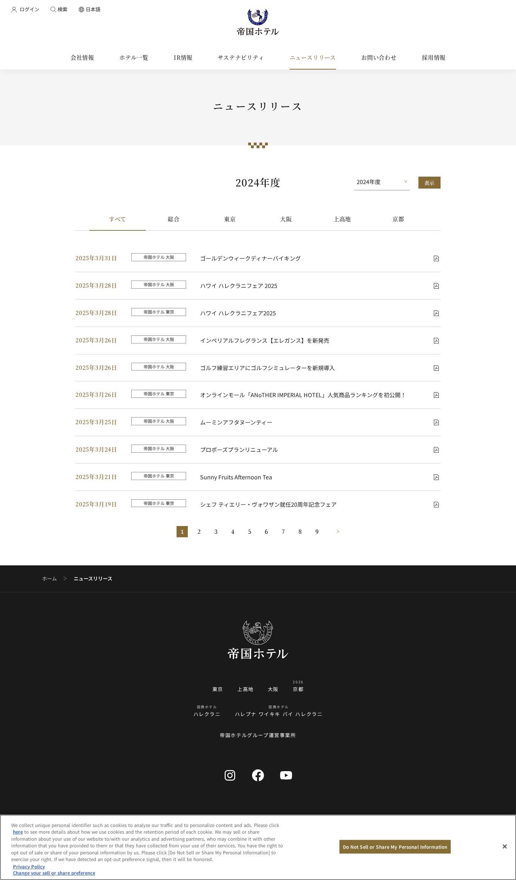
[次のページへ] (333, 531)
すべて (117, 219)
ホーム (49, 578)
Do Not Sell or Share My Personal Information (395, 846)
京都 (398, 219)
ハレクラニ (207, 713)
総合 (174, 219)
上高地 (342, 219)
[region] (258, 847)
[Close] (504, 846)
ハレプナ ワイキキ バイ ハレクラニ (279, 713)
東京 (230, 219)
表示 (429, 182)
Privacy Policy (29, 866)
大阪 (286, 219)
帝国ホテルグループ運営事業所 (258, 734)
